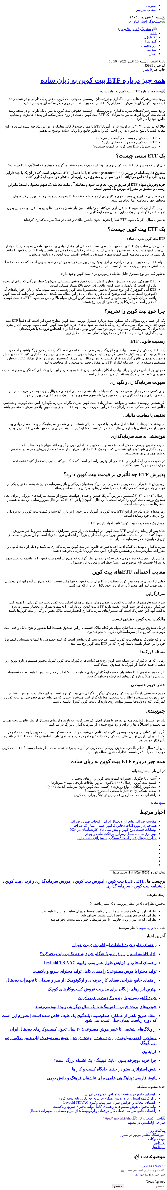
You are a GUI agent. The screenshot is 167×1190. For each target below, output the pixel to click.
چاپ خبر (159, 69)
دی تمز (139, 1174)
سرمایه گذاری (118, 886)
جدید (162, 1086)
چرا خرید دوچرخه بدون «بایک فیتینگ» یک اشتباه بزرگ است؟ (105, 1060)
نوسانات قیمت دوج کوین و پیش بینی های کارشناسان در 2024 (113, 829)
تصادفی (141, 1086)
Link (151, 1165)
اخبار (153, 54)
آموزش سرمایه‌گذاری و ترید (48, 881)
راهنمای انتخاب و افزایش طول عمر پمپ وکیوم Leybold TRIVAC (100, 962)
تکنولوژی (150, 37)
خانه (153, 33)
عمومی (151, 5)
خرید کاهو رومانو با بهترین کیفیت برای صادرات (117, 997)
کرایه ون (149, 1051)
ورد (143, 1165)
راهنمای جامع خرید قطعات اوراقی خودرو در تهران (114, 944)
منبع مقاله (157, 802)
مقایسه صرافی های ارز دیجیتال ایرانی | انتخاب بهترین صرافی (113, 821)
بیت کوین (13, 881)
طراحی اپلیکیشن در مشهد (146, 1122)
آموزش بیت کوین (89, 881)
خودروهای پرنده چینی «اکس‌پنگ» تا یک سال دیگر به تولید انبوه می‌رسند (96, 1006)
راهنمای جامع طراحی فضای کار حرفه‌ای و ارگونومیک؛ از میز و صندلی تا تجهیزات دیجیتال (81, 980)
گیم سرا (151, 41)
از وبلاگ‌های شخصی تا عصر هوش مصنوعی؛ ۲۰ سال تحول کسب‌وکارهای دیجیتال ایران (83, 1029)
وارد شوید (146, 927)
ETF (129, 881)
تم (147, 1165)
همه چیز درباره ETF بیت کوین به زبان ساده (102, 80)
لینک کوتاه (158, 872)
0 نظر (148, 69)
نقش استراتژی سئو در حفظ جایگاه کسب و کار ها (114, 1069)
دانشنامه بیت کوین (149, 886)
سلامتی (151, 49)
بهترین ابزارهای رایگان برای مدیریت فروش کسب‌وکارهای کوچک (102, 989)
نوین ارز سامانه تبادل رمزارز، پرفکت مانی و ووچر (121, 834)
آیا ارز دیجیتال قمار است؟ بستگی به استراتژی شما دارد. (117, 838)
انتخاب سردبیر (146, 9)
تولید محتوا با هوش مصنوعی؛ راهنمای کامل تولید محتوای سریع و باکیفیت (94, 971)
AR (163, 1165)
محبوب (153, 1086)
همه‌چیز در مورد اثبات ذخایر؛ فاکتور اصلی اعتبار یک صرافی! (114, 825)
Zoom (158, 1165)
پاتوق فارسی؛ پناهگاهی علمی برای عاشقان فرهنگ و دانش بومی (102, 1078)
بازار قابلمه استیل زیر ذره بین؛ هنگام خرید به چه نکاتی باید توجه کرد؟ (98, 953)
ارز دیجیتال (149, 45)
